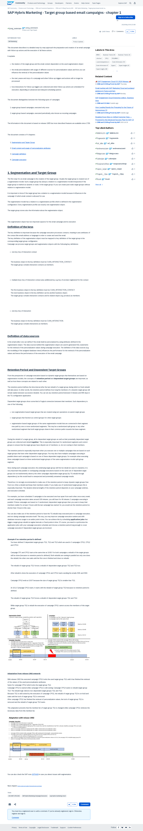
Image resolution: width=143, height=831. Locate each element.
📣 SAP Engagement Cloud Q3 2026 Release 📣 (113, 81)
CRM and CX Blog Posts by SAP (64, 8)
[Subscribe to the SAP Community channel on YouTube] (126, 827)
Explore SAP (122, 3)
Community (20, 3)
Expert (113, 65)
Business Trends (108, 55)
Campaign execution (19, 160)
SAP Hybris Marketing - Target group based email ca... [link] (90, 8)
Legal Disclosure (43, 827)
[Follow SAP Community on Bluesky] (122, 827)
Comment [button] (85, 804)
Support (63, 827)
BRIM (97, 55)
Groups (50, 3)
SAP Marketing (12, 41)
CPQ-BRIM (114, 58)
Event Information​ (101, 65)
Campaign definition (19, 154)
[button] (127, 31)
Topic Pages (96, 3)
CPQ (106, 58)
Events (76, 3)
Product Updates (78, 41)
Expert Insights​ (100, 69)
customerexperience (102, 62)
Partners (69, 3)
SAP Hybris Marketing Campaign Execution (35, 796)
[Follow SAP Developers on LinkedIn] (130, 827)
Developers (59, 3)
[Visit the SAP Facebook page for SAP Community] (118, 827)
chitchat (98, 58)
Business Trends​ (123, 55)
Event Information (117, 62)
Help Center (85, 3)
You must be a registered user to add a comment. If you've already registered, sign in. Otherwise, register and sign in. (47, 812)
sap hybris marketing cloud (58, 796)
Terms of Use (23, 827)
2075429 (35, 774)
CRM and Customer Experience (44, 8)
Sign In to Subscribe (125, 17)
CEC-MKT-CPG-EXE (14, 796)
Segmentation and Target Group (23, 142)
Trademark (54, 827)
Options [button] (117, 21)
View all (98, 185)
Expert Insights (123, 65)
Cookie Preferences (74, 827)
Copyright (32, 827)
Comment (15, 817)
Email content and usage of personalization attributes (31, 148)
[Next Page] (116, 71)
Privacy (14, 827)
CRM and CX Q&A (103, 103)
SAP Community (12, 8)
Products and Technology (36, 3)
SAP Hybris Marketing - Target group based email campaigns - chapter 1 (64, 13)
